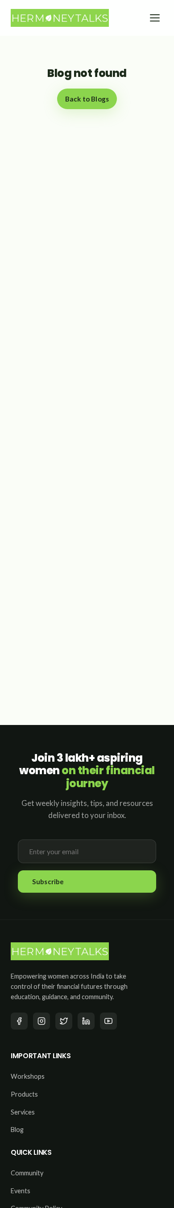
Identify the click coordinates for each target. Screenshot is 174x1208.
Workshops (28, 1076)
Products (24, 1094)
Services (23, 1112)
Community (27, 1173)
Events (20, 1191)
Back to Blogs (87, 99)
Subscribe (48, 881)
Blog (17, 1129)
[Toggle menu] (154, 18)
